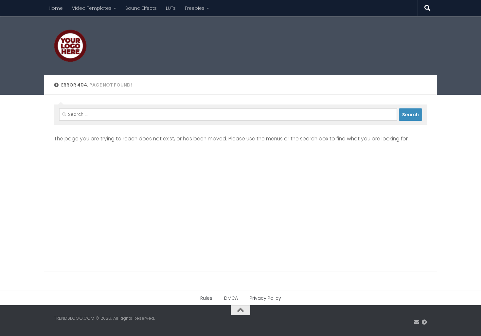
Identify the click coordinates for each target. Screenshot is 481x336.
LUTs (171, 8)
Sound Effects (141, 8)
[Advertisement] (308, 41)
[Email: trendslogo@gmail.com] (416, 322)
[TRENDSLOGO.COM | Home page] (70, 45)
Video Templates (92, 8)
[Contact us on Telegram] (424, 322)
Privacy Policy (265, 298)
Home (56, 8)
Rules (206, 298)
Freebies (195, 8)
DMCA (231, 298)
